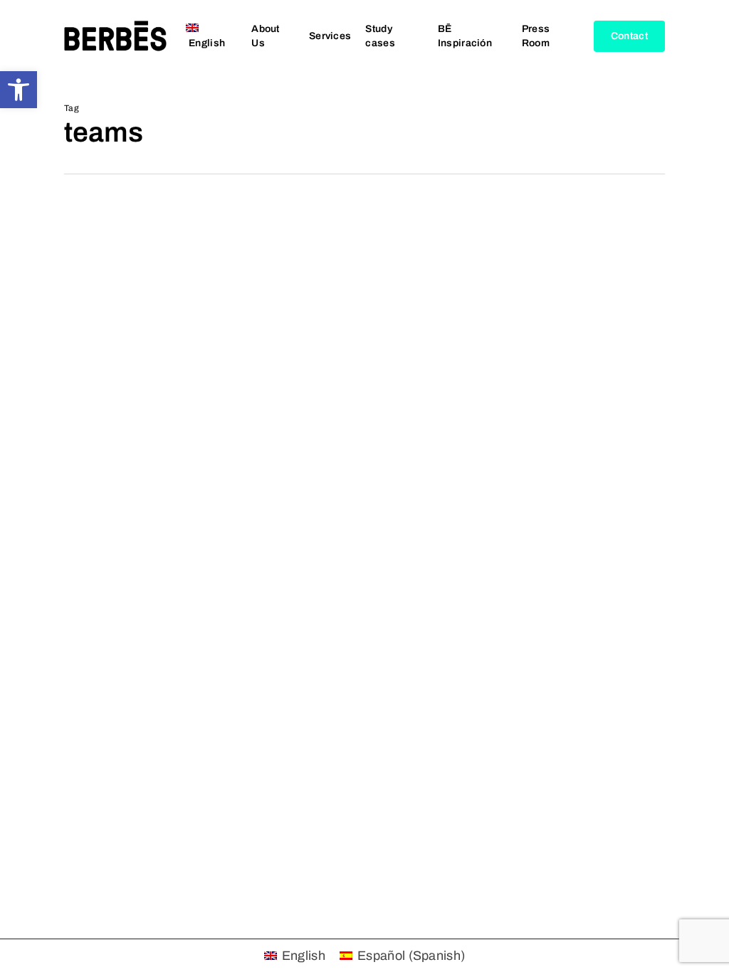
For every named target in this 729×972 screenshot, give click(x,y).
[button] (18, 89)
